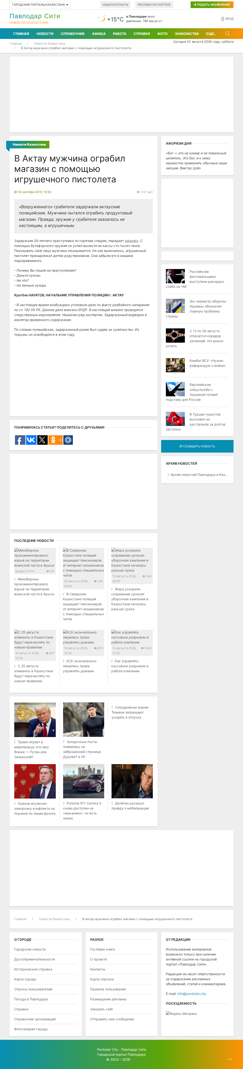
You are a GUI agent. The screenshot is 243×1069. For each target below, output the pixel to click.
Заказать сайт (101, 1009)
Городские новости (30, 949)
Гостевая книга (102, 949)
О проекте (98, 959)
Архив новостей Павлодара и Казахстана (200, 475)
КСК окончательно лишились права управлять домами (79, 666)
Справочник (73, 34)
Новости (45, 34)
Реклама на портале (154, 4)
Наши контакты (115, 4)
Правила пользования (108, 989)
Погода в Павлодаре (31, 999)
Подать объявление (213, 4)
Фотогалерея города (30, 1029)
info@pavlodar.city (191, 994)
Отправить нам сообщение (112, 1019)
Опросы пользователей (33, 989)
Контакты (97, 969)
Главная (21, 34)
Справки (142, 34)
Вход (229, 18)
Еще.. (211, 34)
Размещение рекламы (108, 999)
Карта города (25, 979)
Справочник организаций (35, 1019)
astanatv (131, 241)
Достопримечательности (34, 959)
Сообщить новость (198, 446)
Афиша (99, 34)
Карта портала (102, 979)
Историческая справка (33, 969)
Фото (162, 34)
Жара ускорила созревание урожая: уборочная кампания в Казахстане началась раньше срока (129, 599)
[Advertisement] (121, 94)
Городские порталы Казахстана (38, 4)
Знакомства (187, 34)
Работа (119, 34)
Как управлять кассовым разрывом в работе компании (130, 666)
